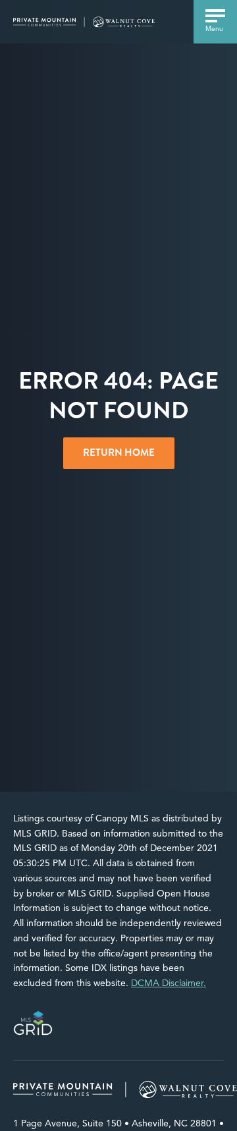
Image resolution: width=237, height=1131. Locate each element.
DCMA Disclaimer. (168, 983)
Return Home (119, 452)
